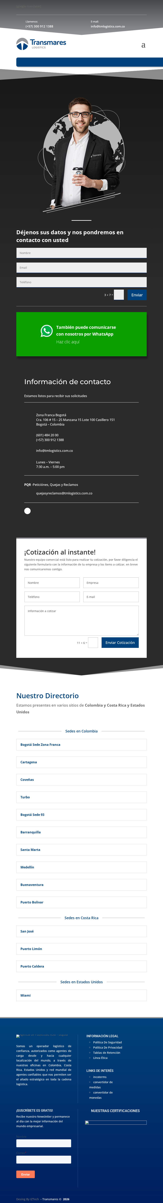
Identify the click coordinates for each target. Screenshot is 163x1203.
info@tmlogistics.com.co (108, 26)
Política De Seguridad (107, 1042)
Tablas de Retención (106, 1053)
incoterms (100, 1077)
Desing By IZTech (27, 1199)
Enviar (137, 295)
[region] (116, 1154)
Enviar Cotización (120, 642)
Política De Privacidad (107, 1047)
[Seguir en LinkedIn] (27, 511)
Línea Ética (100, 1058)
